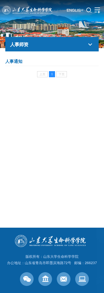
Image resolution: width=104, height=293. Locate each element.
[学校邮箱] (63, 279)
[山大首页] (45, 279)
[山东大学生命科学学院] (52, 237)
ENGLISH (75, 10)
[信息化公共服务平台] (82, 279)
